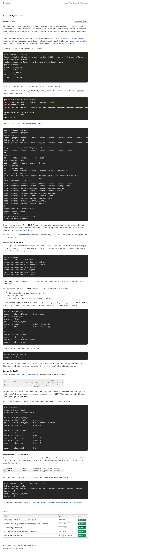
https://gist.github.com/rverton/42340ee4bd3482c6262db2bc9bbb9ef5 (58, 502)
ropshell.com (27, 230)
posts (82, 38)
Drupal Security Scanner (13, 535)
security (78, 21)
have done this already (11, 34)
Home (65, 3)
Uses (86, 3)
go (60, 523)
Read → (81, 520)
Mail (4, 546)
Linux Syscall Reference (26, 374)
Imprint (20, 546)
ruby (61, 535)
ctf (85, 21)
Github (15, 546)
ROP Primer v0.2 (64, 38)
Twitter (9, 546)
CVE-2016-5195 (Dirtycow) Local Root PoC (20, 520)
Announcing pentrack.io (13, 528)
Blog (70, 3)
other (78, 38)
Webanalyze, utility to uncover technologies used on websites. (27, 524)
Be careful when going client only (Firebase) (20, 531)
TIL (81, 3)
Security (76, 3)
